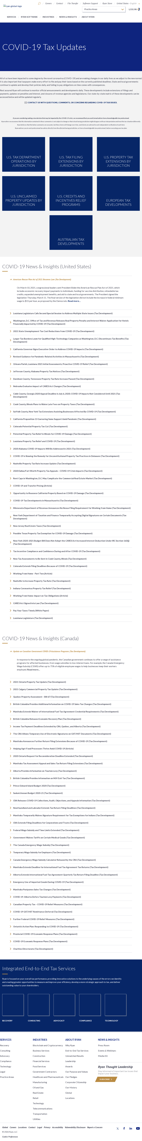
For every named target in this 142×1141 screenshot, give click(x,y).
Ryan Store (107, 3)
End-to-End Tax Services (76, 1050)
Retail (35, 1098)
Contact (59, 3)
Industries (48, 17)
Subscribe (105, 1079)
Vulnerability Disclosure (75, 1127)
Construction (39, 1056)
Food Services (39, 1066)
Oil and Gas (38, 1087)
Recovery (4, 1045)
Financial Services (41, 1061)
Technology (5, 1066)
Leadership (70, 1061)
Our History (71, 1087)
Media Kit (103, 1056)
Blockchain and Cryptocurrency (48, 1045)
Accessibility (57, 1127)
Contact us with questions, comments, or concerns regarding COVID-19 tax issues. (72, 102)
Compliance (5, 1061)
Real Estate (38, 1092)
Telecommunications (42, 1108)
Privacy (47, 1127)
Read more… (74, 301)
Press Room (103, 1045)
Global (68, 1092)
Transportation (40, 1113)
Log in (133, 9)
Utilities (36, 1119)
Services (11, 17)
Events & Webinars (107, 1050)
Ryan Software (29, 17)
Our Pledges (71, 1077)
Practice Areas (7, 1077)
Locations (70, 1098)
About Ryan (88, 17)
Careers (48, 3)
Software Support (90, 3)
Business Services (41, 1050)
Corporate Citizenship (75, 1082)
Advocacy (5, 1056)
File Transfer (73, 3)
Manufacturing (40, 1082)
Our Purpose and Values (76, 1071)
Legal (2, 1071)
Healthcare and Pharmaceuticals (48, 1077)
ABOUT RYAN (73, 1039)
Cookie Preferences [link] (10, 1136)
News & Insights (68, 17)
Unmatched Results (74, 1056)
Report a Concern (94, 1127)
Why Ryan (70, 1045)
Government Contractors (45, 1071)
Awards (69, 1066)
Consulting (5, 1050)
